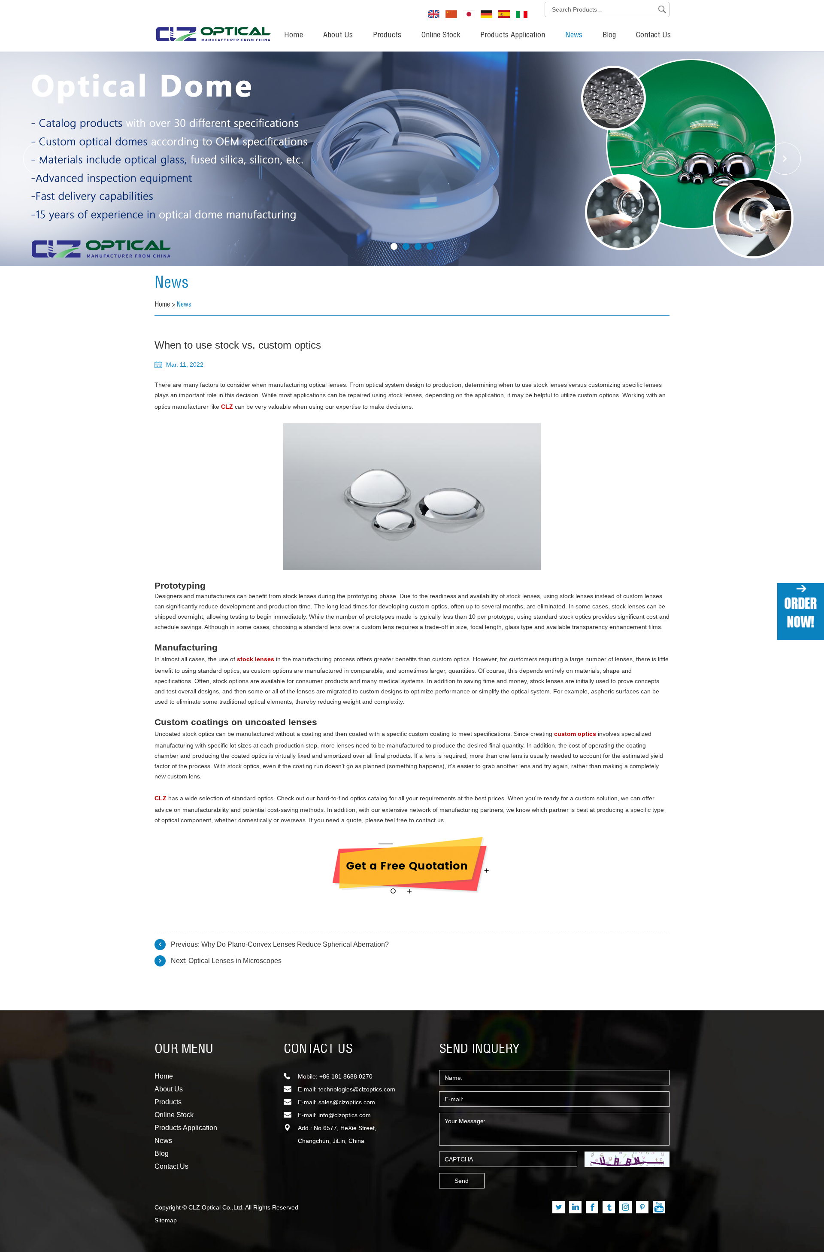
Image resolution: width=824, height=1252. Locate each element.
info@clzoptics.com (344, 1115)
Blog (609, 36)
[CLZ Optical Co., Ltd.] (213, 24)
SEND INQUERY (479, 1049)
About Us (338, 36)
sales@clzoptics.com (346, 1102)
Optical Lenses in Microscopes (235, 960)
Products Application (512, 36)
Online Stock (440, 36)
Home (293, 36)
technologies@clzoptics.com (356, 1089)
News (573, 36)
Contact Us (653, 36)
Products (387, 36)
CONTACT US (318, 1049)
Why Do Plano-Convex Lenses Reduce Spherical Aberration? (295, 944)
